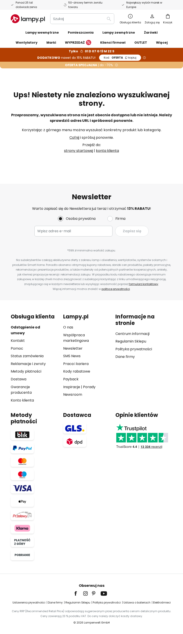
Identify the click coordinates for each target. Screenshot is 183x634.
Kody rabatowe (76, 371)
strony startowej (78, 150)
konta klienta (107, 150)
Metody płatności (26, 371)
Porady (89, 386)
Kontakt (18, 340)
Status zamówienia (27, 356)
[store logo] (28, 18)
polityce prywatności (116, 289)
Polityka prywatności (133, 349)
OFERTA (120, 57)
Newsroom (72, 394)
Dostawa (18, 379)
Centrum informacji (132, 333)
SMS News (72, 356)
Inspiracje (71, 386)
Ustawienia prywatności (28, 602)
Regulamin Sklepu (130, 341)
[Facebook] (79, 593)
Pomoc (17, 348)
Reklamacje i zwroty (28, 363)
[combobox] (82, 19)
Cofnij (74, 137)
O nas (68, 327)
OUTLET (140, 42)
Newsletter (73, 348)
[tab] (35, 358)
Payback (71, 379)
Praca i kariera (76, 363)
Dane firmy (125, 356)
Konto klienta (22, 400)
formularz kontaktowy (143, 284)
